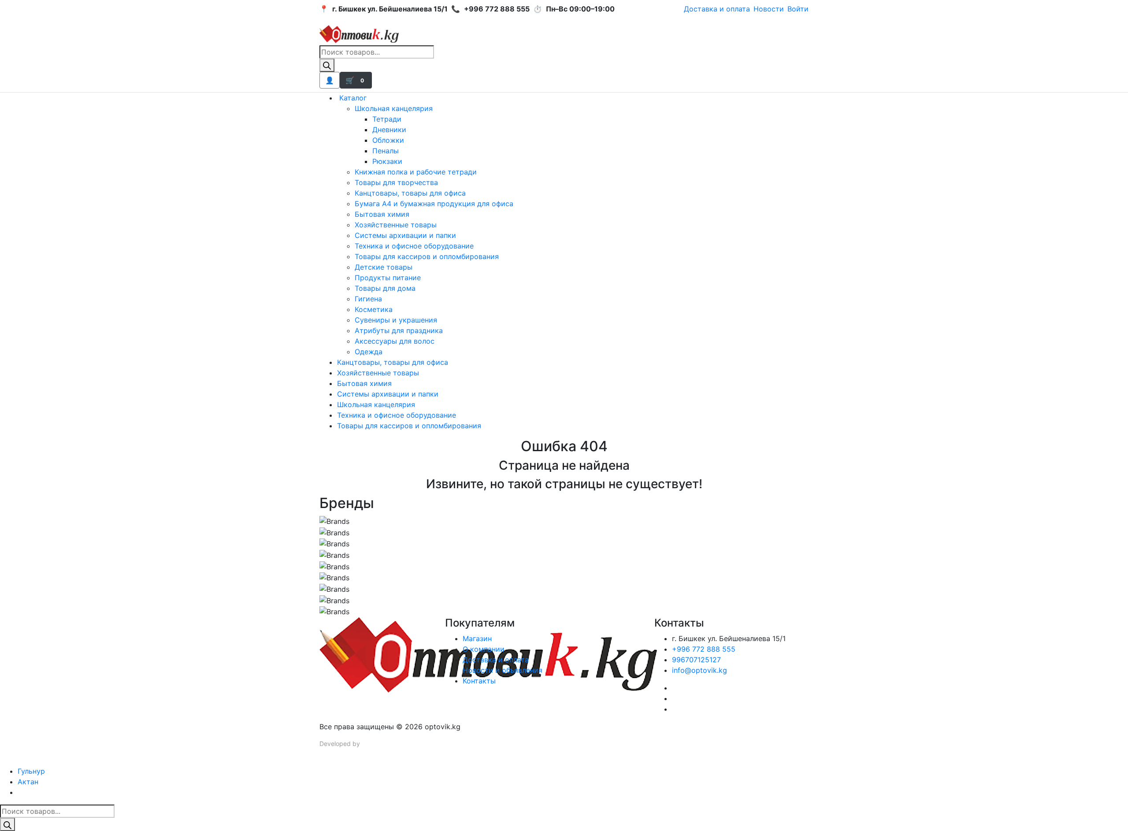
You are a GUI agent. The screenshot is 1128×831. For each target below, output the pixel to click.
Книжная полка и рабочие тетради (416, 171)
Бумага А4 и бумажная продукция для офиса (434, 203)
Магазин (477, 638)
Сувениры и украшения (396, 319)
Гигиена (368, 298)
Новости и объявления (502, 670)
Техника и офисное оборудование (414, 245)
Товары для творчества (396, 182)
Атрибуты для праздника (399, 330)
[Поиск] (326, 65)
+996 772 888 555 (703, 649)
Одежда (368, 351)
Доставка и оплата (717, 8)
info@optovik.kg (699, 670)
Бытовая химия (382, 214)
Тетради (386, 119)
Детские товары (383, 267)
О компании (484, 649)
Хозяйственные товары (396, 224)
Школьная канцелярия (394, 108)
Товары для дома (385, 288)
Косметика (374, 309)
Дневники (389, 129)
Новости (768, 8)
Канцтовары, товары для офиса (410, 193)
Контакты (479, 680)
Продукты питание (388, 277)
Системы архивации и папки (405, 235)
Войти (798, 8)
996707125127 (696, 659)
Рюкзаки (387, 161)
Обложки (388, 140)
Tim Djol (373, 743)
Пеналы (385, 150)
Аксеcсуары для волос (394, 341)
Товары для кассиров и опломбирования (427, 256)
